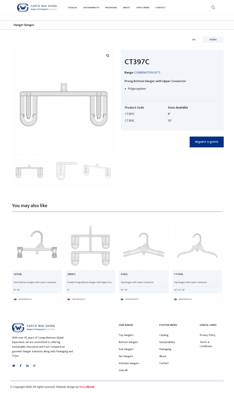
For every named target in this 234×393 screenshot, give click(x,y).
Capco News (143, 7)
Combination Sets (147, 72)
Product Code (134, 107)
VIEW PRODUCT (25, 299)
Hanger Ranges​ (24, 25)
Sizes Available (178, 107)
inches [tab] (213, 39)
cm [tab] (193, 39)
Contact (160, 7)
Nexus (86, 386)
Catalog (72, 7)
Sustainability (91, 7)
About (126, 7)
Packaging (111, 7)
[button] (207, 142)
